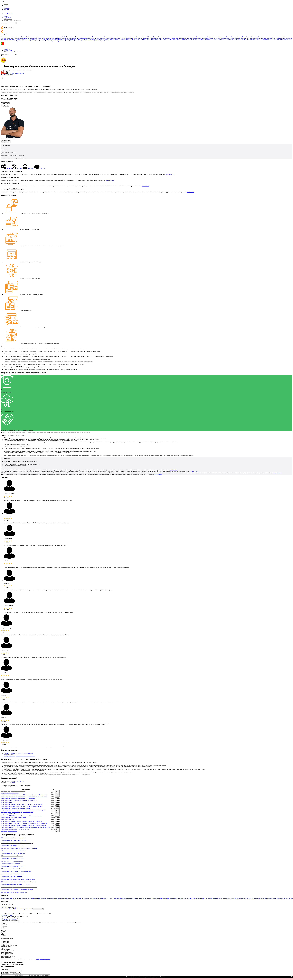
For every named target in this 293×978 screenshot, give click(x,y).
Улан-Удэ (7, 41)
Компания (6, 9)
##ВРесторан (41, 898)
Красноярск (77, 38)
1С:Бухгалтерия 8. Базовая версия (9, 793)
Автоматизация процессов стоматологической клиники (18, 753)
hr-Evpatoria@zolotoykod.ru (43, 959)
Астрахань (39, 36)
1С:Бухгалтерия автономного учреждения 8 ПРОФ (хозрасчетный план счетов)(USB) (23, 810)
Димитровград (177, 36)
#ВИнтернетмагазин (238, 898)
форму (13, 782)
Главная (6, 16)
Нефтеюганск (185, 38)
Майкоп (112, 38)
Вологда (150, 36)
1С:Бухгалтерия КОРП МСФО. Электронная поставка (15, 829)
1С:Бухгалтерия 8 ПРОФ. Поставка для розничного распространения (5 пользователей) (24, 823)
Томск (290, 39)
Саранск (178, 39)
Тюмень (3, 41)
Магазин (6, 4)
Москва (126, 38)
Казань (259, 36)
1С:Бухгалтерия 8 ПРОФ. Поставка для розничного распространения (19, 800)
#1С (81, 898)
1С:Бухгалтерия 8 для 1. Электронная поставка (13, 791)
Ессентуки (215, 36)
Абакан (2, 36)
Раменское (128, 39)
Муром (135, 38)
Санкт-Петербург (171, 39)
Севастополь (188, 39)
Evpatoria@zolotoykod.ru (7, 915)
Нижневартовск (194, 38)
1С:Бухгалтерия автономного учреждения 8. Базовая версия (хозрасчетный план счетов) (24, 794)
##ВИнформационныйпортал (17, 898)
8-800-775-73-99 (20, 781)
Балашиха (54, 36)
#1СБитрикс (85, 898)
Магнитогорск (105, 38)
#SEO (116, 898)
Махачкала (117, 38)
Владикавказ (121, 36)
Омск (40, 39)
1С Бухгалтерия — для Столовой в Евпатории (13, 869)
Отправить (46, 975)
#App (90, 898)
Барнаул (59, 36)
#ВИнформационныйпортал (251, 898)
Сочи (232, 39)
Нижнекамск (201, 38)
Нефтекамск (179, 38)
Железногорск (222, 36)
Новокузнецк (227, 38)
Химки (37, 41)
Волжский (145, 36)
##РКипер (76, 898)
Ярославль (106, 41)
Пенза (62, 39)
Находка (165, 38)
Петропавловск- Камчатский (91, 39)
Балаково (49, 36)
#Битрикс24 (140, 898)
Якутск (101, 41)
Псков (112, 39)
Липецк (94, 38)
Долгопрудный (185, 36)
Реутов (133, 39)
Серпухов (215, 39)
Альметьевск (8, 36)
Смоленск (228, 39)
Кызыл (90, 38)
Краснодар (71, 38)
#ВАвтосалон (163, 898)
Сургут (257, 39)
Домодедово (193, 36)
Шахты (67, 41)
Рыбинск (151, 39)
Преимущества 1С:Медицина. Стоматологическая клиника (19, 756)
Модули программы (9, 754)
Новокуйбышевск (235, 38)
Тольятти (285, 39)
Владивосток (113, 36)
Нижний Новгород (210, 38)
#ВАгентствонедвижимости (181, 898)
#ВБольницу (199, 898)
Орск (59, 39)
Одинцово (28, 39)
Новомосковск (244, 38)
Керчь (12, 38)
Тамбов (278, 39)
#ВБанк (191, 898)
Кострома (58, 38)
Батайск (64, 36)
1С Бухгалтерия (8, 19)
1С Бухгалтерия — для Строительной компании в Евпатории (17, 889)
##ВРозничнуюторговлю (51, 898)
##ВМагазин (34, 898)
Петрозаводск (79, 39)
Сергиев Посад (208, 39)
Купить (57, 791)
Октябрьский (35, 39)
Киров (16, 38)
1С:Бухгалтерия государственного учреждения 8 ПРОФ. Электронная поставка (21, 806)
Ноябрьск (18, 39)
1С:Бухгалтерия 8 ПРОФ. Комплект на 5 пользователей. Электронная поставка (21, 815)
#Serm (129, 898)
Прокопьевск (107, 39)
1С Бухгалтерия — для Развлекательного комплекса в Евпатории (18, 879)
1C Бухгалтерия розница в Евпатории (10, 863)
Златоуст (234, 36)
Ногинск (7, 39)
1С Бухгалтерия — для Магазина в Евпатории (13, 853)
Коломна (31, 38)
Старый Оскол (244, 39)
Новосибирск (259, 38)
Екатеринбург (205, 36)
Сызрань (262, 39)
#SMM (133, 898)
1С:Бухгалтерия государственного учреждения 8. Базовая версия (18, 798)
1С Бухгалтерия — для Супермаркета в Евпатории (14, 892)
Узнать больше (170, 174)
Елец (211, 36)
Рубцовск (146, 39)
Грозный (160, 36)
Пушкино (117, 39)
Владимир (127, 36)
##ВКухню (28, 898)
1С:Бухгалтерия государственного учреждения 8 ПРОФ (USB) (17, 812)
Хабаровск (27, 41)
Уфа (23, 41)
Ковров (27, 38)
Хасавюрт (32, 41)
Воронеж (155, 36)
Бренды (6, 6)
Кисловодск (21, 38)
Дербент (165, 36)
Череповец (54, 41)
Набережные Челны (148, 38)
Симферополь (221, 39)
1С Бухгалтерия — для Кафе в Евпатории (11, 876)
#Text (136, 898)
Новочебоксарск (268, 38)
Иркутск (248, 36)
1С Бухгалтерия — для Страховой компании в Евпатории (16, 871)
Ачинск (45, 36)
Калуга (271, 36)
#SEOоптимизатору (123, 898)
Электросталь (77, 41)
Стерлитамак (252, 39)
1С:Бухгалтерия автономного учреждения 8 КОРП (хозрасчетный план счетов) (21, 821)
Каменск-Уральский (278, 36)
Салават (160, 39)
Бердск (73, 36)
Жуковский (229, 36)
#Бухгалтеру (146, 898)
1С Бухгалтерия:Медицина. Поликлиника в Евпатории (15, 884)
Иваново (239, 36)
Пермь (74, 39)
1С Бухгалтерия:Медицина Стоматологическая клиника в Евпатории (19, 887)
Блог (5, 11)
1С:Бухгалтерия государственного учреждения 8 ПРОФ (15, 808)
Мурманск (130, 38)
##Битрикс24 (6, 898)
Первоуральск (68, 39)
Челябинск (48, 41)
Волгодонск (139, 36)
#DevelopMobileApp (106, 898)
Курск (86, 38)
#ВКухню (286, 898)
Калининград (265, 36)
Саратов (183, 39)
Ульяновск (12, 41)
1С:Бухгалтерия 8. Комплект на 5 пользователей (13, 817)
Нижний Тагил (220, 38)
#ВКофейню (273, 898)
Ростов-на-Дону (140, 39)
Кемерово (8, 38)
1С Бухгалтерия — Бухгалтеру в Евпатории (12, 845)
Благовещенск (88, 36)
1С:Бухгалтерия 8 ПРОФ (7, 802)
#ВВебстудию (206, 898)
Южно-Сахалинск (94, 41)
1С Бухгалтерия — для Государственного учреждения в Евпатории (18, 881)
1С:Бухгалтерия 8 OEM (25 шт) (9, 814)
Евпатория (199, 36)
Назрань (155, 38)
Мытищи (140, 38)
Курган (83, 38)
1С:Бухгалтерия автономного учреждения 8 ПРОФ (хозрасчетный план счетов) (21, 804)
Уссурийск (18, 41)
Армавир (23, 36)
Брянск (98, 36)
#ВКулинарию (280, 898)
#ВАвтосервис (170, 898)
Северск (202, 39)
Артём (28, 36)
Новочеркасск (276, 38)
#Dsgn (113, 898)
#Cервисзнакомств (96, 898)
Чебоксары (42, 41)
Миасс (121, 38)
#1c (79, 898)
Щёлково (71, 41)
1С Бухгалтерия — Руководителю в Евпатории (13, 866)
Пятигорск (123, 39)
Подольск (101, 39)
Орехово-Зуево (54, 39)
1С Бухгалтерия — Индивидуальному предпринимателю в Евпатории (19, 848)
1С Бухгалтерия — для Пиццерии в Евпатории (13, 858)
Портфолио (7, 8)
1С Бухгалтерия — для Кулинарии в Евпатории (13, 850)
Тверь (281, 39)
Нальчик (160, 38)
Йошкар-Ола (254, 36)
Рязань (156, 39)
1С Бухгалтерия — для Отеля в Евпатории (12, 856)
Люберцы (99, 38)
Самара (164, 39)
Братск (94, 36)
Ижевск (244, 36)
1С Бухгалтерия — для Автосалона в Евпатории (13, 840)
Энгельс (87, 41)
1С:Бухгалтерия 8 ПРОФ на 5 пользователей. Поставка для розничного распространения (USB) (26, 827)
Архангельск (33, 36)
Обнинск (23, 39)
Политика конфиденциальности (9, 919)
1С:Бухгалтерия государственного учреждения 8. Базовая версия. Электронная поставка (24, 796)
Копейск (49, 38)
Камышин (286, 36)
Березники (78, 36)
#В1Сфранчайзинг (155, 898)
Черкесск (59, 41)
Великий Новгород (105, 36)
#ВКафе (261, 898)
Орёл (43, 39)
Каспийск (3, 38)
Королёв (54, 38)
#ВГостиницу (213, 898)
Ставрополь (237, 39)
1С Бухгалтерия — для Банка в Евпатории (12, 861)
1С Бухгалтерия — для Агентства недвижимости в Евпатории (17, 843)
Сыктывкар (267, 39)
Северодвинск (196, 39)
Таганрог (273, 39)
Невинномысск (171, 38)
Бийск (82, 36)
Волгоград (133, 36)
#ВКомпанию (266, 898)
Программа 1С (7, 17)
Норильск (12, 39)
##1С (2, 898)
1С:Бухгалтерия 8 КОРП (7, 819)
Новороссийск (252, 38)
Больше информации (160, 976)
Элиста (83, 41)
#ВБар (194, 898)
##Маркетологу (62, 898)
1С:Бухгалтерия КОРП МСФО (9, 831)
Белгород (68, 36)
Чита (63, 41)
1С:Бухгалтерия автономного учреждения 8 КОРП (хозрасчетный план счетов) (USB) (23, 825)
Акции (5, 5)
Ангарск (14, 36)
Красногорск (65, 38)
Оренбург (47, 39)
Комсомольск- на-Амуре (40, 38)
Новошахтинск (284, 38)
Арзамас (18, 36)
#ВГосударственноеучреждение (225, 898)
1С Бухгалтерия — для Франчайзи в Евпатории (13, 837)
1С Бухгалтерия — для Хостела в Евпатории (12, 874)
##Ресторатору (69, 898)
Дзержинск (170, 36)
